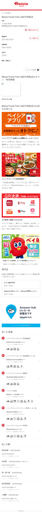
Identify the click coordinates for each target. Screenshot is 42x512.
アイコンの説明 (32, 69)
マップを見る (6, 13)
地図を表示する (33, 30)
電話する (35, 38)
